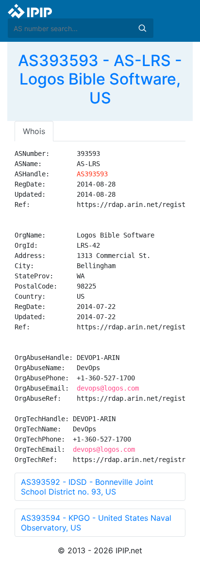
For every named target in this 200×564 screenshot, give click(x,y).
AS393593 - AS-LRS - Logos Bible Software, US (100, 79)
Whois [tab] (34, 131)
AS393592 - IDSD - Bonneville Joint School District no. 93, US (87, 486)
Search (142, 28)
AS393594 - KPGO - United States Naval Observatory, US (96, 522)
